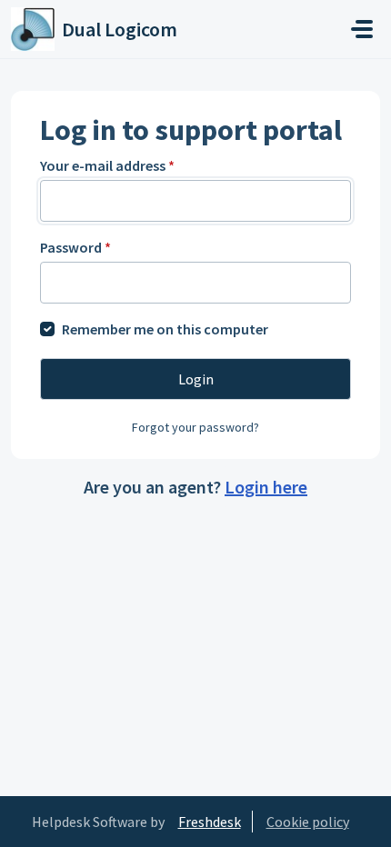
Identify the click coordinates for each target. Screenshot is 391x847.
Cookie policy (307, 821)
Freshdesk (209, 821)
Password (75, 247)
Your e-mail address (107, 165)
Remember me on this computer (165, 329)
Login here (266, 486)
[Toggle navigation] (362, 29)
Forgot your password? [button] (195, 427)
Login (196, 379)
